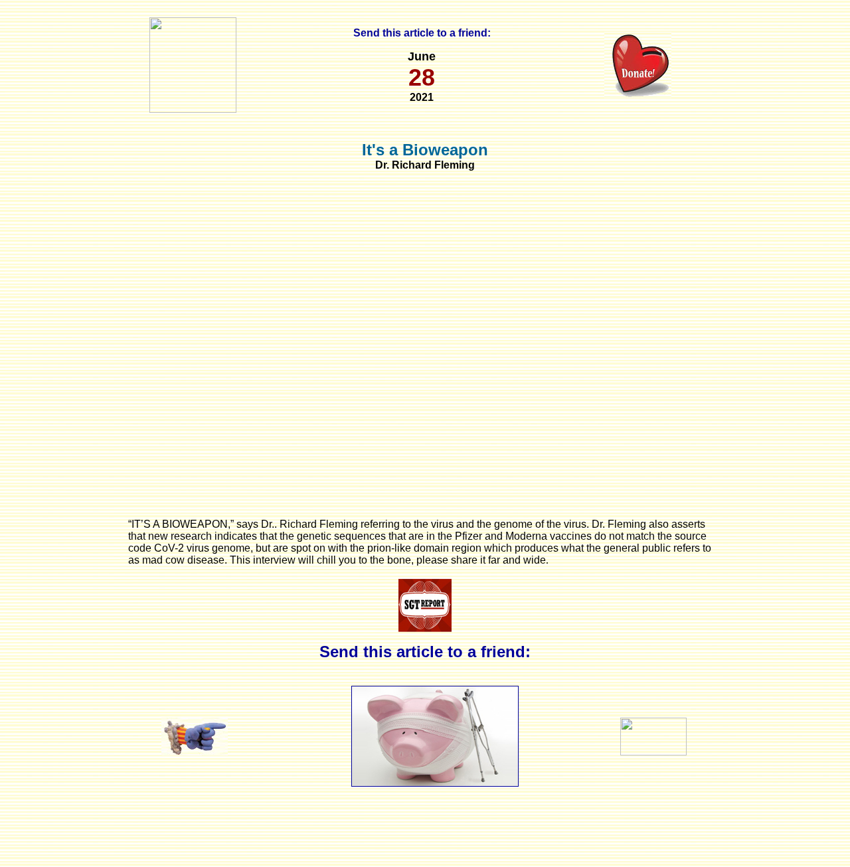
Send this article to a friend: (422, 33)
